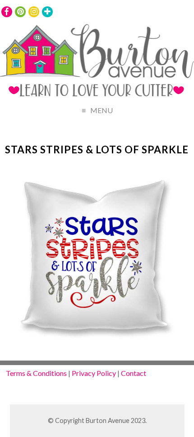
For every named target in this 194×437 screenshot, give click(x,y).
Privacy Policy (94, 373)
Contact (133, 373)
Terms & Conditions (36, 373)
